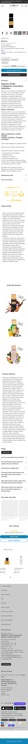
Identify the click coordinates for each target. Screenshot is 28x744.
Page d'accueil (5, 607)
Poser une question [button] (14, 540)
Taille (6, 57)
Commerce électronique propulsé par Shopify (10, 727)
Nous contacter (5, 594)
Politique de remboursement (7, 713)
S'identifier (4, 719)
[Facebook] (6, 703)
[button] (14, 66)
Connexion (4, 590)
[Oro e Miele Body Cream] (21, 560)
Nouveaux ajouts (6, 624)
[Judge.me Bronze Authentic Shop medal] (14, 194)
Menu (2, 6)
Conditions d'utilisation (12, 711)
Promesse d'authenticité (18, 715)
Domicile (3, 38)
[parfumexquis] (14, 6)
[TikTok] (2, 703)
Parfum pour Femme (7, 616)
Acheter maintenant (14, 75)
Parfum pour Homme (7, 611)
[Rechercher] (21, 6)
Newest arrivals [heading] (8, 549)
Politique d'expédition (17, 713)
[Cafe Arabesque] (7, 560)
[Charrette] (25, 6)
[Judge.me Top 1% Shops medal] (21, 194)
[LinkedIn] (10, 703)
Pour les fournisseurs (5, 717)
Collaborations (4, 711)
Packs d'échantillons (7, 620)
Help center (6, 452)
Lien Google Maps (6, 664)
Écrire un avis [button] (14, 536)
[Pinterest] (8, 703)
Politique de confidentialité (6, 715)
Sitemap (12, 717)
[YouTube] (12, 703)
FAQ (2, 599)
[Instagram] (4, 703)
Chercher (3, 603)
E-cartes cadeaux (6, 586)
